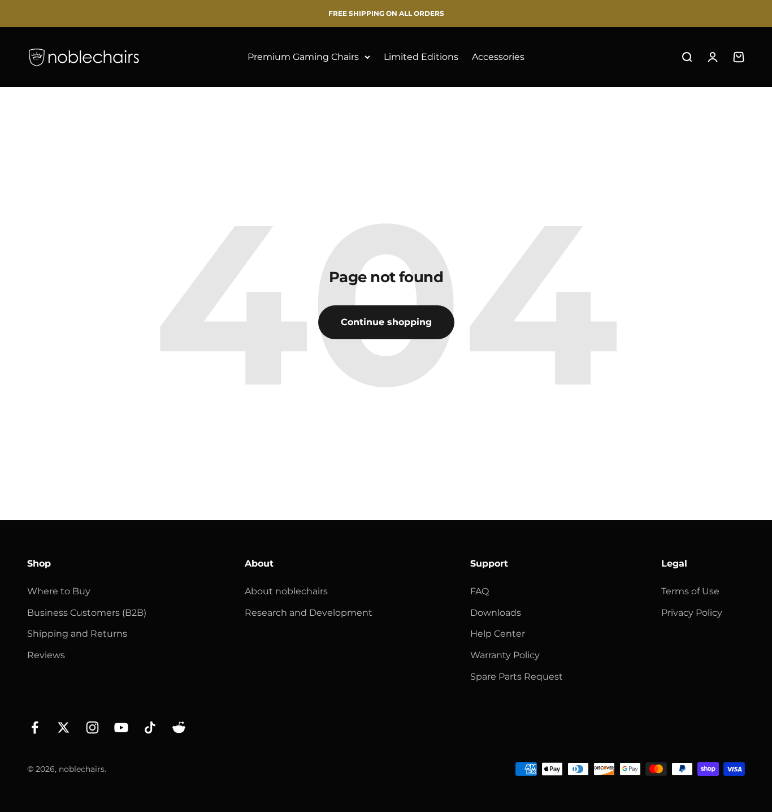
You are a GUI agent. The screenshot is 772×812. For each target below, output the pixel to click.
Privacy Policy (691, 612)
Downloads (495, 612)
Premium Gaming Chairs (303, 56)
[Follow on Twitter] (63, 727)
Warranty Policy (505, 655)
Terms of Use (690, 591)
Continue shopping (386, 322)
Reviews (46, 655)
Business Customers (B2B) (86, 612)
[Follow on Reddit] (179, 727)
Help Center (497, 633)
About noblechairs (286, 591)
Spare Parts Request (516, 676)
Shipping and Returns (77, 633)
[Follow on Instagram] (92, 727)
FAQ (479, 591)
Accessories (498, 56)
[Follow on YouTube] (121, 727)
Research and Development (308, 612)
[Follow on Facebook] (34, 727)
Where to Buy (58, 591)
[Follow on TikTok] (150, 727)
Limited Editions (421, 56)
